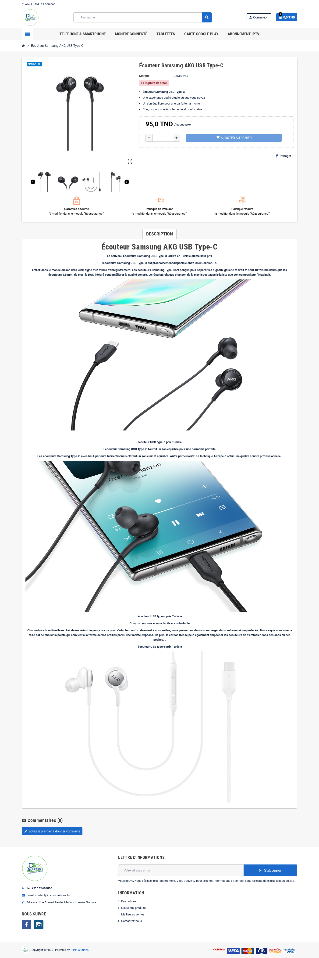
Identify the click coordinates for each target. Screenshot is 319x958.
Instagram (38, 924)
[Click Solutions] (30, 17)
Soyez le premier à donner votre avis (52, 831)
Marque (144, 76)
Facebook (26, 924)
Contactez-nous (131, 921)
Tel (37, 4)
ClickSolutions (80, 949)
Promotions (128, 901)
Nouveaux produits (133, 908)
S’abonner (272, 870)
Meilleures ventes (133, 914)
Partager (285, 156)
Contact (27, 4)
